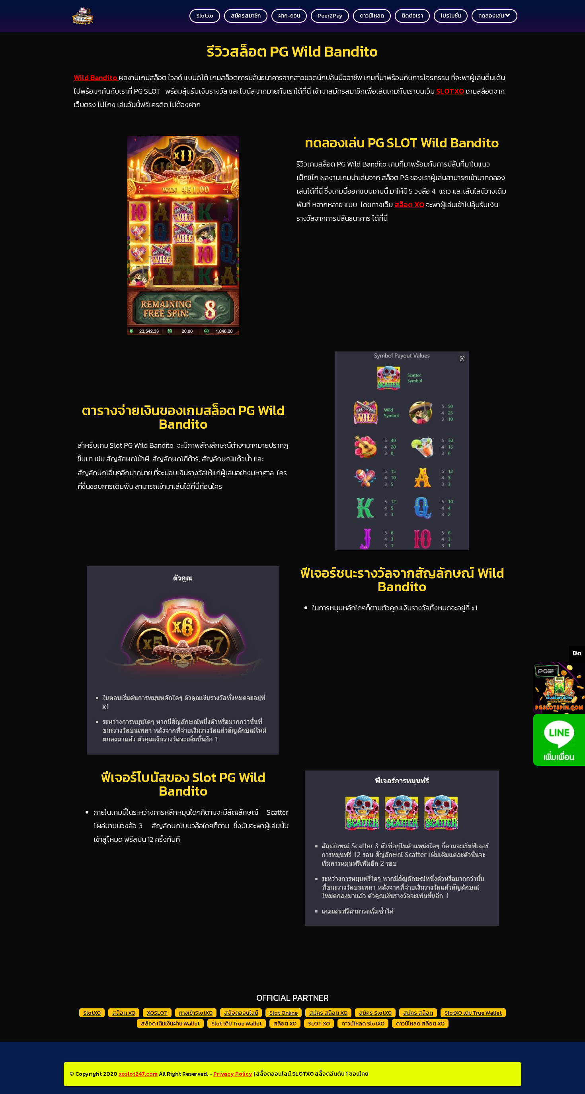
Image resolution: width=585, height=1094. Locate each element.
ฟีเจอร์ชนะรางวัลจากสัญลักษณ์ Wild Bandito (402, 579)
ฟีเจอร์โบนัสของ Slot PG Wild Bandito (183, 784)
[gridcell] (183, 862)
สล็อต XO (123, 1013)
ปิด (577, 653)
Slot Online (283, 1013)
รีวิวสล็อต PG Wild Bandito (292, 51)
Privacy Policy (232, 1074)
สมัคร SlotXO (375, 1013)
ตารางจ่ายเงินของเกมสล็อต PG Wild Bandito (183, 417)
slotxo (204, 16)
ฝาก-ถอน (289, 16)
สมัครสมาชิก (246, 16)
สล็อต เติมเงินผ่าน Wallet (170, 1023)
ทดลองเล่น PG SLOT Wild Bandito (402, 143)
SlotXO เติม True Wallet (473, 1013)
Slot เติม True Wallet (236, 1023)
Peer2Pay (330, 16)
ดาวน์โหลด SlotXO (362, 1023)
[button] (183, 884)
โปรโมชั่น (451, 16)
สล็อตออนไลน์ (241, 1013)
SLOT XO (319, 1023)
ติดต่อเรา (412, 16)
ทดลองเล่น (491, 16)
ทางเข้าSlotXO (196, 1013)
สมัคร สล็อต (418, 1013)
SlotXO (92, 1013)
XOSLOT (157, 1013)
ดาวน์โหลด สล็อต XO (420, 1023)
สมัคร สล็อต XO (328, 1013)
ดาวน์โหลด (372, 16)
